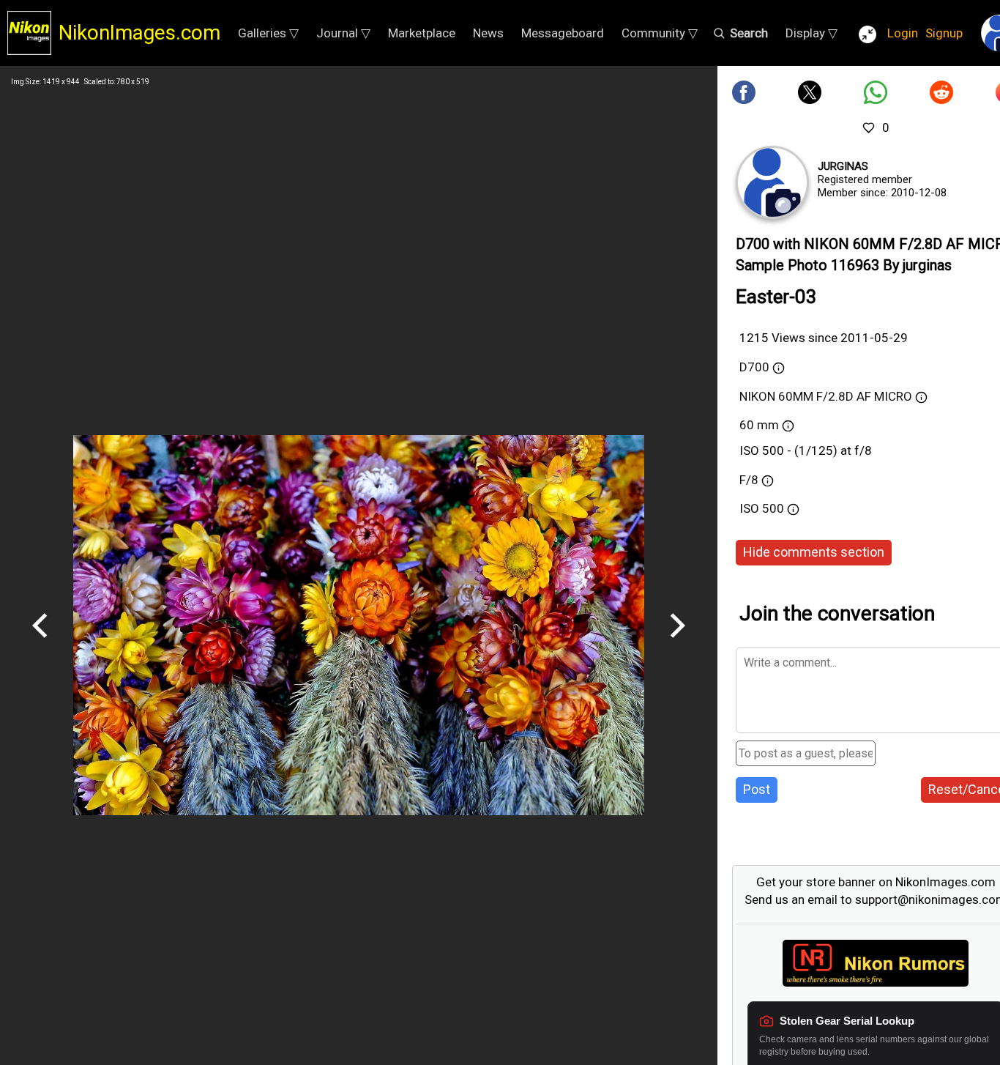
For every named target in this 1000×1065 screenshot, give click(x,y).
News (488, 33)
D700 (754, 367)
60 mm (759, 425)
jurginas (843, 166)
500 (774, 508)
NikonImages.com (139, 33)
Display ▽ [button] (811, 33)
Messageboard (562, 33)
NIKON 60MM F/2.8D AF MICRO (825, 396)
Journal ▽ (343, 33)
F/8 (748, 479)
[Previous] (40, 643)
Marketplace (421, 33)
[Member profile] (772, 182)
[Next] (677, 643)
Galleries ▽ (268, 33)
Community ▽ (660, 33)
